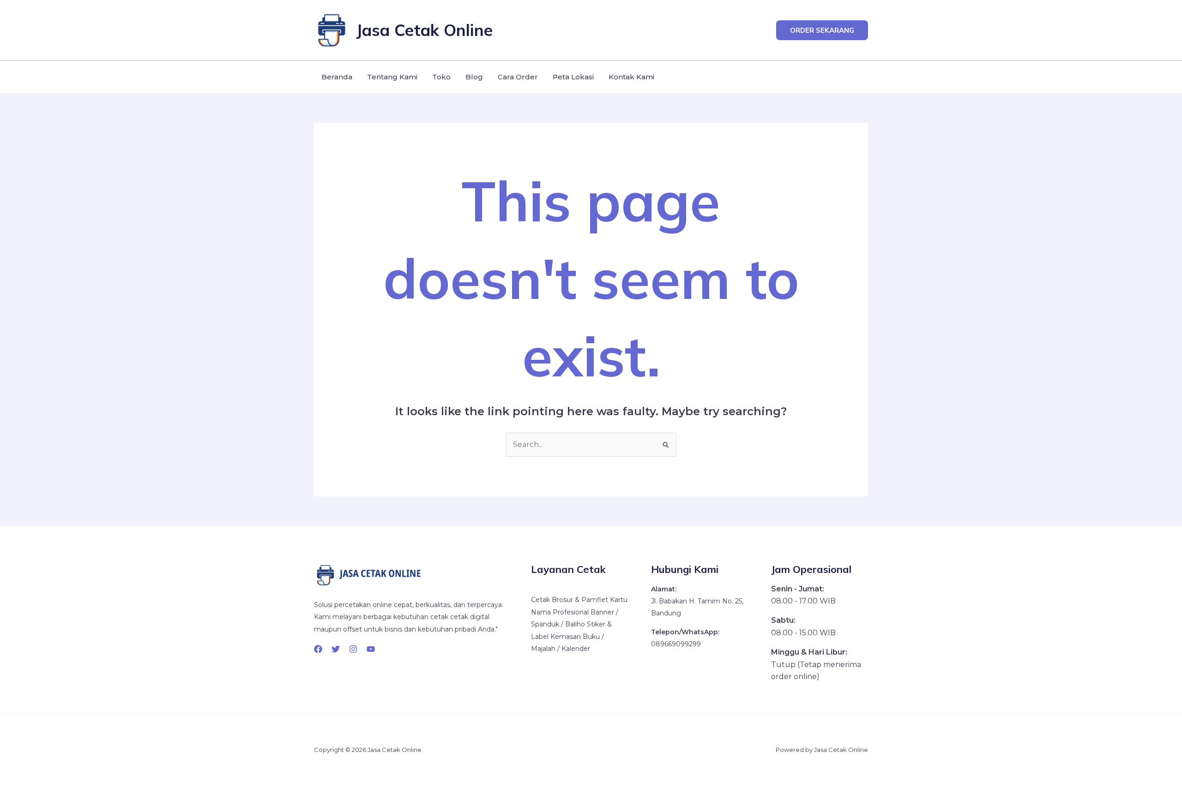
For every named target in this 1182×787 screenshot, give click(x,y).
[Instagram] (353, 649)
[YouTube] (371, 649)
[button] (822, 30)
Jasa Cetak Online (424, 30)
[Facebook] (318, 649)
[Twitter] (336, 649)
